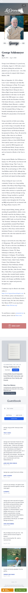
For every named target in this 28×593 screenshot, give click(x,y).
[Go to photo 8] (16, 565)
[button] (14, 557)
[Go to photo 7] (15, 565)
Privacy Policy (10, 586)
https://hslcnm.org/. (12, 305)
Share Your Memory (10, 393)
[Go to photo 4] (12, 565)
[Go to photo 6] (14, 565)
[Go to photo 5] (13, 565)
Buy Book (15, 370)
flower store (19, 315)
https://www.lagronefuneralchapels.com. (13, 293)
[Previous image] (3, 557)
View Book (7, 370)
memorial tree (20, 313)
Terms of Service (18, 586)
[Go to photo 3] (11, 565)
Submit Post (14, 418)
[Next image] (25, 557)
